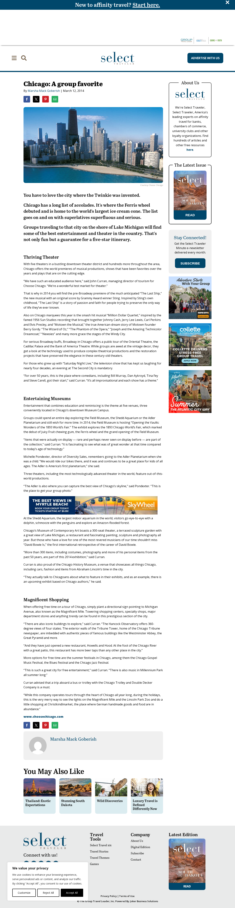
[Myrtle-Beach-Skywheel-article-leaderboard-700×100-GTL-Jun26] (93, 513)
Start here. (146, 4)
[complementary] (47, 881)
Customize (24, 892)
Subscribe (137, 853)
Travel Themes (99, 858)
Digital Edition (140, 847)
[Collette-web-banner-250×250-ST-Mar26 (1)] (190, 365)
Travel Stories (99, 851)
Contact (136, 859)
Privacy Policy (109, 896)
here (190, 150)
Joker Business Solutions (144, 901)
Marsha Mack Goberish (44, 91)
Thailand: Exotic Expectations (38, 802)
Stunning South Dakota (73, 802)
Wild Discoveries (110, 800)
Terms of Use (127, 896)
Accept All (72, 892)
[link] (27, 99)
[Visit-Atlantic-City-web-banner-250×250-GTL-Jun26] (190, 412)
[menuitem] (14, 58)
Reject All (48, 892)
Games (94, 864)
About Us (137, 841)
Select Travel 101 (100, 845)
